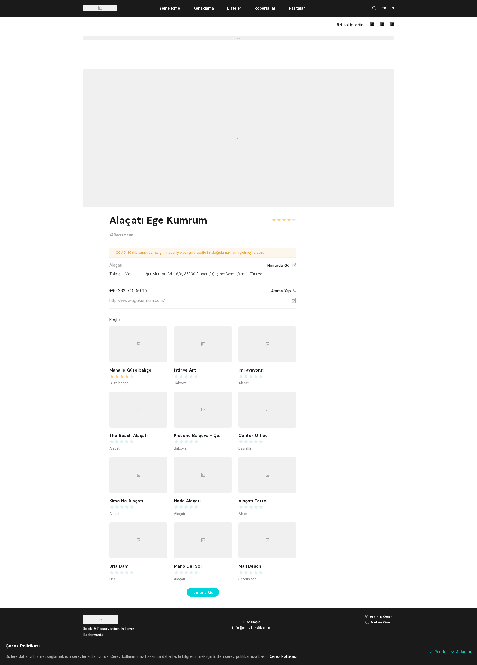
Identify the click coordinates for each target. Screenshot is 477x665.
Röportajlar (265, 8)
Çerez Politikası (283, 656)
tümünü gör (203, 592)
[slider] (284, 217)
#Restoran (121, 235)
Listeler (234, 8)
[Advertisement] (352, 295)
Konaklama (203, 8)
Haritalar (297, 8)
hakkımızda (93, 635)
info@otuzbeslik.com (252, 628)
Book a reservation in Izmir (108, 629)
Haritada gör (281, 265)
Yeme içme (170, 8)
